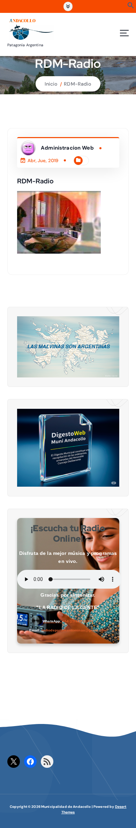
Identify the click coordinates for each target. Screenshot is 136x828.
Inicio (51, 84)
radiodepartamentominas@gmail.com (74, 630)
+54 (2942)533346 (77, 621)
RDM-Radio (77, 84)
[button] (130, 7)
